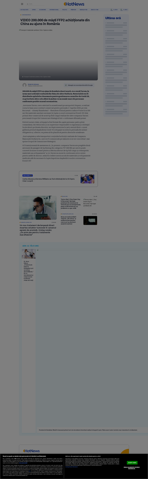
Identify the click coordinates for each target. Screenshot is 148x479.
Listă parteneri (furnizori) (71, 466)
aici (29, 471)
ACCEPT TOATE (132, 462)
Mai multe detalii (23, 463)
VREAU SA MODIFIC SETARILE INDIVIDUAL (132, 467)
